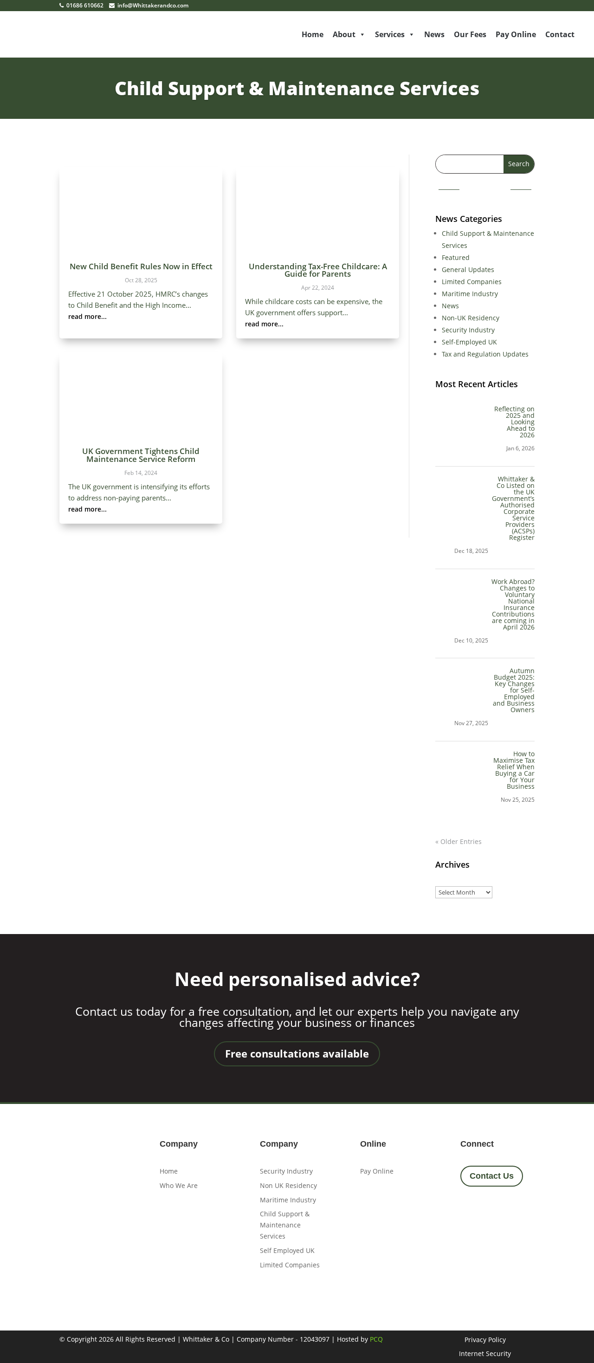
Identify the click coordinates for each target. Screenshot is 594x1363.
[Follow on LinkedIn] (520, 1210)
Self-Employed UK (469, 342)
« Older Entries (458, 841)
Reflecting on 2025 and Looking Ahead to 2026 (514, 421)
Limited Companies (472, 281)
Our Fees (470, 34)
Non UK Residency (288, 1185)
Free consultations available (297, 1053)
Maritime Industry (470, 293)
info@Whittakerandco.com (152, 5)
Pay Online (516, 34)
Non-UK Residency (470, 317)
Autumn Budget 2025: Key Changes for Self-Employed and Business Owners (514, 690)
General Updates (468, 269)
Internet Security (485, 1354)
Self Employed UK (287, 1250)
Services (390, 34)
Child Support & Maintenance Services (297, 88)
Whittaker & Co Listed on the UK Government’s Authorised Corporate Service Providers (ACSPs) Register (513, 508)
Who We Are (179, 1185)
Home (312, 34)
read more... (87, 316)
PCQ (376, 1339)
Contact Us (492, 1176)
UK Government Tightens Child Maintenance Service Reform (141, 455)
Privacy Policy (485, 1340)
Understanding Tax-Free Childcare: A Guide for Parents (318, 270)
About (344, 34)
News (434, 34)
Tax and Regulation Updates (485, 354)
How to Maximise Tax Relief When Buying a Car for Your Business (514, 770)
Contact (560, 34)
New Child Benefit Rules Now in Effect (141, 266)
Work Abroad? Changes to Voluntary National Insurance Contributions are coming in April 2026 (513, 604)
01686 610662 (84, 5)
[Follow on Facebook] (470, 1210)
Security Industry (468, 329)
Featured (456, 257)
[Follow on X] (495, 1210)
